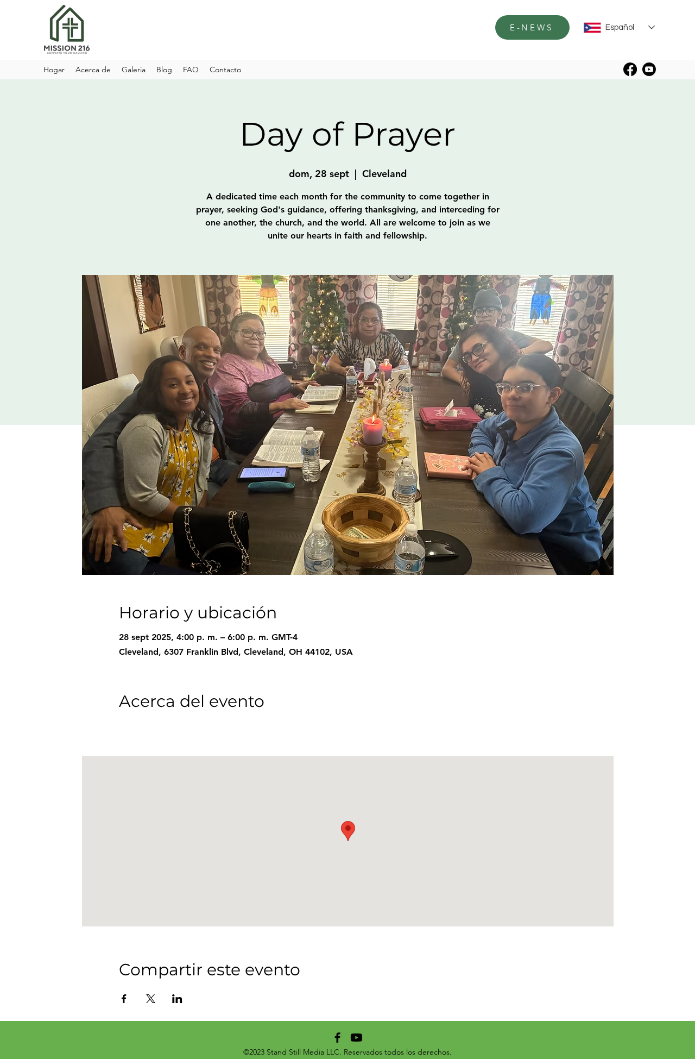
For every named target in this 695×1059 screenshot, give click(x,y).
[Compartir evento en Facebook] (124, 998)
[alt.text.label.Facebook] (630, 69)
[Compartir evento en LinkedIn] (177, 998)
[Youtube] (649, 69)
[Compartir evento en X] (151, 998)
